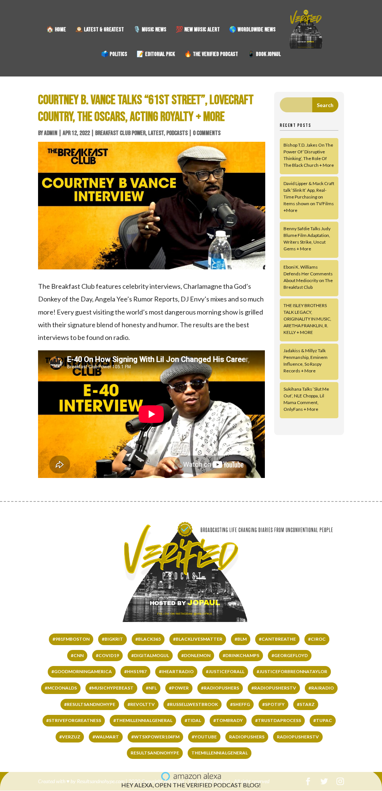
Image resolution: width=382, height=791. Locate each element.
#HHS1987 (135, 671)
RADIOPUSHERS (246, 737)
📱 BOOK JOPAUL (264, 55)
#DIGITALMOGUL (150, 655)
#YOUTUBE (204, 737)
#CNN (77, 655)
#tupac (322, 720)
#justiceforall (225, 671)
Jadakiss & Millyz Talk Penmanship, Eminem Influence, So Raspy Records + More (306, 360)
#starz (305, 704)
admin (50, 133)
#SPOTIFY (273, 704)
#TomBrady (228, 720)
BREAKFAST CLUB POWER (120, 133)
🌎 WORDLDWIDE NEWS (252, 30)
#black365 (148, 639)
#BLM (241, 639)
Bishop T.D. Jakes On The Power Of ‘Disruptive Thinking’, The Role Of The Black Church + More (309, 155)
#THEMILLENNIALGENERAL (142, 720)
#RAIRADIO (321, 688)
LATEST (156, 133)
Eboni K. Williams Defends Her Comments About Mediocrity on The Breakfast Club (308, 277)
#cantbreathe (277, 639)
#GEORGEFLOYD (290, 655)
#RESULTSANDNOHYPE (89, 704)
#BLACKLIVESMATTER (197, 639)
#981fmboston (71, 639)
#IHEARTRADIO (176, 671)
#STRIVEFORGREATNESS (73, 720)
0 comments (206, 133)
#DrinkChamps (241, 655)
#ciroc (317, 639)
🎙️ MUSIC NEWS (149, 30)
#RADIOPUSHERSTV (273, 688)
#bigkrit (112, 639)
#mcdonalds (61, 688)
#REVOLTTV (141, 704)
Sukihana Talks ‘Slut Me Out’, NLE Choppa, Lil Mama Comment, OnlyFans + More (306, 399)
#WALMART (106, 737)
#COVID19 (107, 655)
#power (179, 688)
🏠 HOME (56, 30)
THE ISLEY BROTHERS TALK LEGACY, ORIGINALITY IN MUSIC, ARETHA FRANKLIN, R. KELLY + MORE (307, 319)
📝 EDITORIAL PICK (156, 55)
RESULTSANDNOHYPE (155, 753)
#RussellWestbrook (192, 704)
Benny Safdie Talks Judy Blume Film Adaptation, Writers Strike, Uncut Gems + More (307, 238)
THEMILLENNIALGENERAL (219, 753)
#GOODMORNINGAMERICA (81, 671)
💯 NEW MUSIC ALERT (198, 30)
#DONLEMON (195, 655)
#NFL (151, 688)
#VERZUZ (69, 737)
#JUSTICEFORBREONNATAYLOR (292, 671)
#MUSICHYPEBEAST (111, 688)
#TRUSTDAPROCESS (278, 720)
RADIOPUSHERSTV (298, 737)
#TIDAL (193, 720)
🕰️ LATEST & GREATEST (99, 30)
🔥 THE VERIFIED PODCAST (211, 55)
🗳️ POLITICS (114, 55)
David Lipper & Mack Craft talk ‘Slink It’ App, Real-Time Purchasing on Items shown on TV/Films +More (309, 197)
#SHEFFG (240, 704)
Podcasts (177, 133)
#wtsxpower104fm (155, 737)
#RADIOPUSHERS (220, 688)
